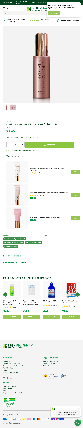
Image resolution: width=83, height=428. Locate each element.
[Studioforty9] (11, 424)
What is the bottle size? (33, 242)
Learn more (54, 13)
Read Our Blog (8, 368)
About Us (6, 370)
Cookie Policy (7, 390)
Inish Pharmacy (18, 415)
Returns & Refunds (49, 363)
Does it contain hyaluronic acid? (14, 239)
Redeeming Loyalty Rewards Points (14, 366)
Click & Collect (47, 366)
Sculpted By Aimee (11, 121)
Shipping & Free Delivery (51, 361)
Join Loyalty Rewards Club (11, 363)
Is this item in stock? (10, 246)
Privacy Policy (7, 388)
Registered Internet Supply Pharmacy (15, 393)
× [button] (79, 4)
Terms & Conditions (9, 386)
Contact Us (6, 361)
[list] (41, 64)
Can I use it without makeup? (13, 242)
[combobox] (41, 13)
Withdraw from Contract (11, 372)
